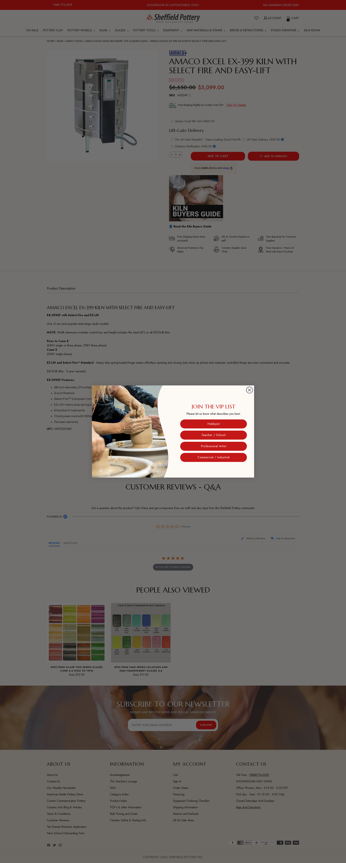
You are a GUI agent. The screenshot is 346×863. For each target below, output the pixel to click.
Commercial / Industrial (214, 457)
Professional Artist (213, 446)
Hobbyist (213, 424)
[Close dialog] (249, 390)
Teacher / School (213, 435)
